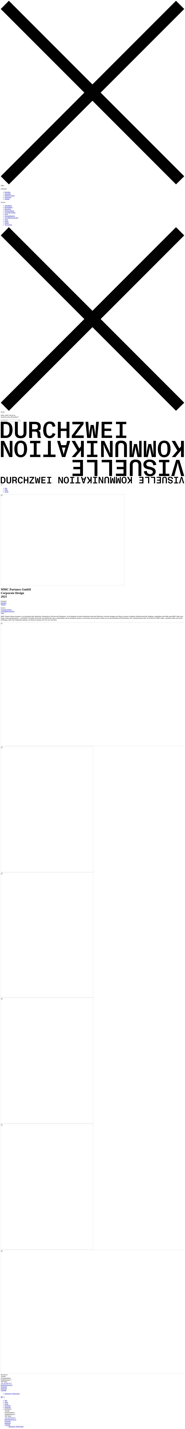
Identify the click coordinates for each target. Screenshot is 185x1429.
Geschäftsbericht (10, 216)
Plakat (6, 221)
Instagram (4, 1388)
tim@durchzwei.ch (6, 1385)
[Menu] (1, 485)
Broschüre (8, 209)
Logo (6, 219)
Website (7, 199)
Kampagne (8, 197)
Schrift (7, 223)
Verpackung (8, 225)
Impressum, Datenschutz (12, 1393)
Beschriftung (8, 207)
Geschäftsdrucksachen (11, 218)
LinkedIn (3, 1390)
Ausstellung (8, 205)
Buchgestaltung (9, 211)
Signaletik (8, 194)
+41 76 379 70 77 (6, 1383)
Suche (6, 492)
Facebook (4, 1387)
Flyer (6, 214)
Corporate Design (10, 212)
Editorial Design (10, 195)
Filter (6, 490)
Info (6, 488)
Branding (7, 192)
